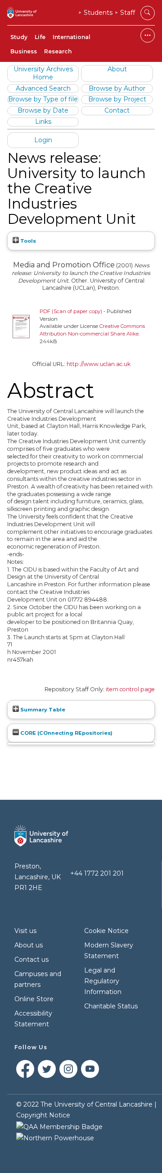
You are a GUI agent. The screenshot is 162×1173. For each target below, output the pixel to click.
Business (23, 51)
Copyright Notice (43, 1115)
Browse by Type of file (43, 99)
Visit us (25, 931)
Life (40, 37)
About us (28, 945)
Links (43, 122)
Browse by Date (43, 110)
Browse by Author (117, 88)
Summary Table (42, 709)
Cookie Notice (106, 931)
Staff (127, 13)
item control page (130, 689)
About (117, 69)
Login (43, 140)
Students (98, 13)
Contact (117, 110)
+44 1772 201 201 (97, 873)
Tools (27, 241)
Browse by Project (117, 99)
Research (58, 51)
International (71, 37)
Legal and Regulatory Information (103, 981)
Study (18, 37)
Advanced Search (43, 88)
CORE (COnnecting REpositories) (65, 733)
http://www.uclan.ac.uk (98, 364)
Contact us (31, 959)
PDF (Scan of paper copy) (71, 311)
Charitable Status (111, 1006)
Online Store (34, 999)
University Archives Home (43, 73)
